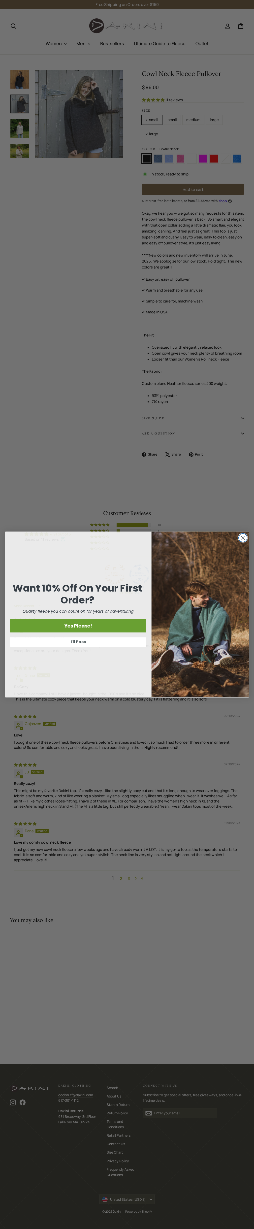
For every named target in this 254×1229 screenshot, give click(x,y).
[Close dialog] (243, 537)
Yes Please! (78, 626)
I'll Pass (78, 642)
